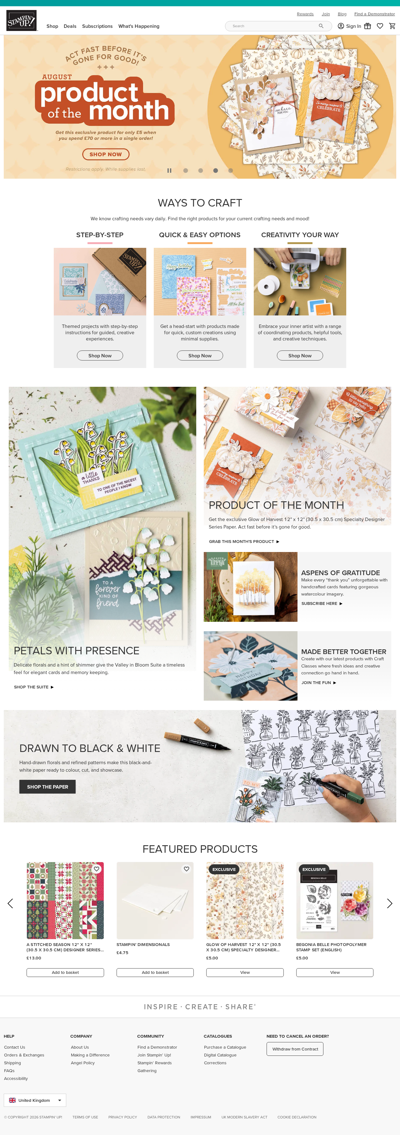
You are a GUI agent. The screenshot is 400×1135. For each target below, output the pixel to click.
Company (81, 1036)
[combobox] (278, 26)
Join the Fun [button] (316, 682)
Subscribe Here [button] (319, 603)
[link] (380, 26)
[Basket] (392, 26)
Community (150, 1036)
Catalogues (218, 1036)
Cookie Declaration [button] (297, 1117)
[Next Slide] (389, 912)
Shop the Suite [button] (31, 686)
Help (9, 1036)
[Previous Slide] (11, 912)
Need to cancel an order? (298, 1036)
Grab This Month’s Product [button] (241, 541)
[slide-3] (230, 170)
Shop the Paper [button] (47, 787)
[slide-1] (200, 170)
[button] (367, 26)
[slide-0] (185, 170)
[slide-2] (215, 170)
